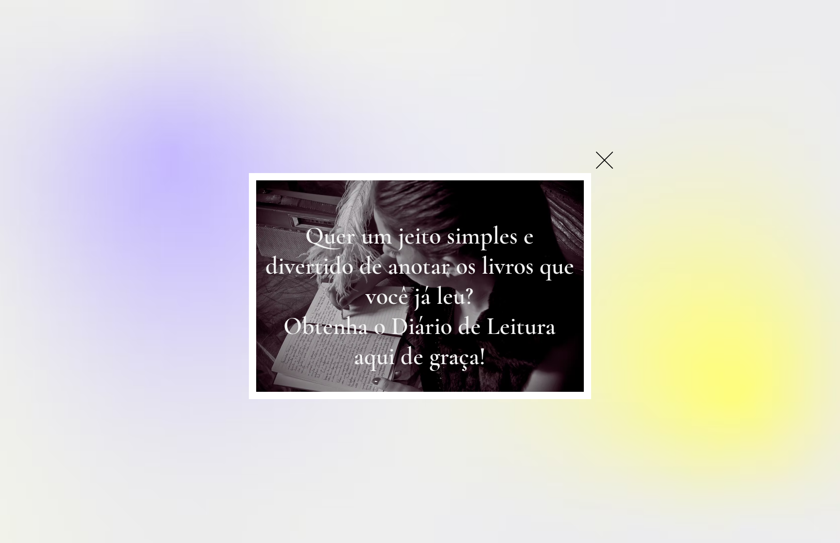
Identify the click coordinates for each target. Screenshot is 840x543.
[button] (604, 160)
